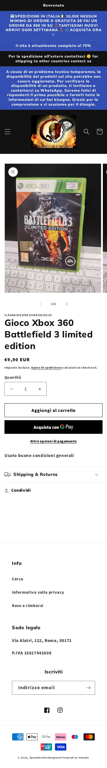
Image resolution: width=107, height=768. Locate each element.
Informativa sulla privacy (38, 592)
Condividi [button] (21, 490)
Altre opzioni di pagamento (53, 441)
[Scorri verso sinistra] (40, 303)
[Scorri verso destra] (66, 303)
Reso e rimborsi (27, 605)
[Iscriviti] (88, 688)
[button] (7, 131)
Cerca (17, 578)
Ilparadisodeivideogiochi (45, 757)
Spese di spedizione (46, 367)
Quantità (12, 377)
